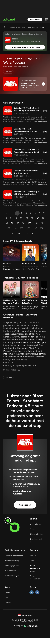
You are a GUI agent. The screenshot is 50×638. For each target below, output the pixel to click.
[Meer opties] (45, 59)
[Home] (4, 27)
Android (7, 603)
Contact (32, 556)
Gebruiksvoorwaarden (13, 556)
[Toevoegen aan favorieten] (38, 59)
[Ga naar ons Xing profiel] (37, 592)
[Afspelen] (43, 84)
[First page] (6, 213)
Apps (31, 561)
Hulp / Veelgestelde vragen (34, 568)
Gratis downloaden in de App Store (25, 47)
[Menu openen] (46, 19)
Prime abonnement (34, 577)
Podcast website (10, 370)
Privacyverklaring (11, 561)
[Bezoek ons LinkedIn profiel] (31, 592)
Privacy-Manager (11, 576)
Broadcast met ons (35, 540)
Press (31, 529)
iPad (6, 598)
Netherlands (26, 615)
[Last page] (38, 233)
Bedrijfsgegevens (11, 566)
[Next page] (32, 233)
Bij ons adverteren (37, 534)
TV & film (8, 72)
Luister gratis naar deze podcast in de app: (23, 34)
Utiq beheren (10, 571)
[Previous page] (12, 213)
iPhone (7, 593)
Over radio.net (35, 524)
